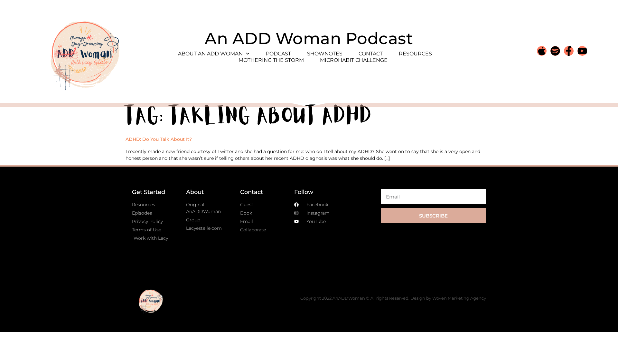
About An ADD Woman (210, 54)
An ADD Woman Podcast (309, 38)
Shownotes (324, 54)
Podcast (278, 54)
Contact (371, 54)
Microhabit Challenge (354, 60)
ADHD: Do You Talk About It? (159, 139)
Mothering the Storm (271, 60)
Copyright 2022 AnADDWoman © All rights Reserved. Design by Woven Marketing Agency (393, 298)
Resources (415, 54)
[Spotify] (555, 51)
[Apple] (542, 51)
